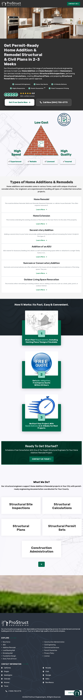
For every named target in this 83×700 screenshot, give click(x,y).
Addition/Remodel (9, 648)
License (47, 656)
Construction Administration (54, 642)
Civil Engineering (50, 645)
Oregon (6, 671)
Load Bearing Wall (9, 650)
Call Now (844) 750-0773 (55, 102)
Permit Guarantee (50, 650)
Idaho (47, 679)
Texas (6, 686)
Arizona (6, 682)
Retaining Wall (8, 653)
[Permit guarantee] (63, 119)
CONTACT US (72, 693)
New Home (6, 642)
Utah (47, 671)
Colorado (7, 679)
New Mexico (49, 682)
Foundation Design (9, 656)
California (7, 668)
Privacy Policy (49, 653)
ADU (4, 645)
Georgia (48, 675)
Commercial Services (51, 648)
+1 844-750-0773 (14, 691)
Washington (8, 675)
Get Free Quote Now (18, 102)
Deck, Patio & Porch (10, 659)
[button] (41, 564)
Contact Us (73, 4)
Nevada (48, 668)
